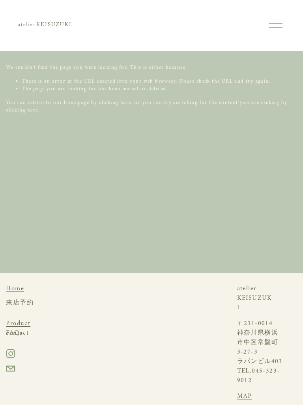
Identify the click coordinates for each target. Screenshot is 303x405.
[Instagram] (10, 353)
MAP (244, 396)
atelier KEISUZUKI (44, 25)
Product (18, 323)
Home (15, 288)
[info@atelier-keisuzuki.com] (10, 368)
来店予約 (20, 302)
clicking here (115, 102)
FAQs (14, 332)
